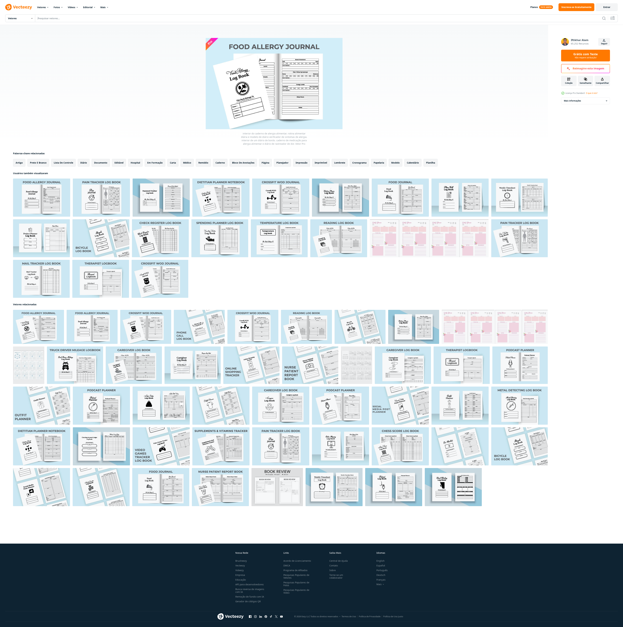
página (265, 162)
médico (187, 162)
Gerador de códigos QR (248, 601)
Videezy (239, 570)
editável (119, 162)
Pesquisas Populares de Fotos (296, 584)
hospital (135, 162)
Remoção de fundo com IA (249, 596)
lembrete (339, 162)
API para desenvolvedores (249, 584)
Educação (240, 579)
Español (380, 565)
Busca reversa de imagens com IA (249, 590)
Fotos (57, 7)
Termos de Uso (349, 616)
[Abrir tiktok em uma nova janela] (271, 616)
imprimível (321, 162)
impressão (302, 162)
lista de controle (63, 162)
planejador (282, 162)
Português (382, 570)
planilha (430, 162)
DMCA (286, 565)
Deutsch (380, 575)
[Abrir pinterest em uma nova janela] (266, 616)
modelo (395, 162)
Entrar (606, 7)
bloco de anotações (243, 162)
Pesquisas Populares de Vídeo (296, 591)
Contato (333, 565)
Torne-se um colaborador (336, 576)
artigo (19, 162)
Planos (534, 7)
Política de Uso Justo (393, 616)
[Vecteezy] (18, 7)
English (380, 560)
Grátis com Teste (585, 55)
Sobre (332, 570)
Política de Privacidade (369, 616)
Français (381, 579)
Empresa (240, 575)
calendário (413, 162)
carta (173, 162)
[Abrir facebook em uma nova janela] (250, 616)
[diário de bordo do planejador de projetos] (429, 238)
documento (100, 162)
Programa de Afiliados (295, 570)
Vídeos (71, 7)
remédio (203, 162)
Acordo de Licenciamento (297, 560)
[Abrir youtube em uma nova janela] (281, 616)
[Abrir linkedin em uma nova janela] (260, 616)
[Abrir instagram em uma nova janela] (255, 616)
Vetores (41, 7)
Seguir (604, 43)
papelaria (379, 162)
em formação (155, 162)
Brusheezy (241, 560)
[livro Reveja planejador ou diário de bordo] (277, 487)
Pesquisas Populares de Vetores (296, 576)
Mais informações (572, 100)
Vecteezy (240, 565)
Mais (103, 7)
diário (83, 162)
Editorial (88, 7)
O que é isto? (591, 93)
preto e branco (38, 162)
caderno (220, 162)
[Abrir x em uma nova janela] (276, 616)
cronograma (359, 162)
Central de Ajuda (338, 560)
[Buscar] (604, 18)
